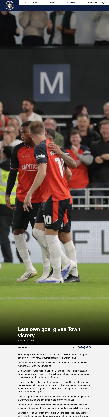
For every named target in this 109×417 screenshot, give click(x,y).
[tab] (24, 2)
